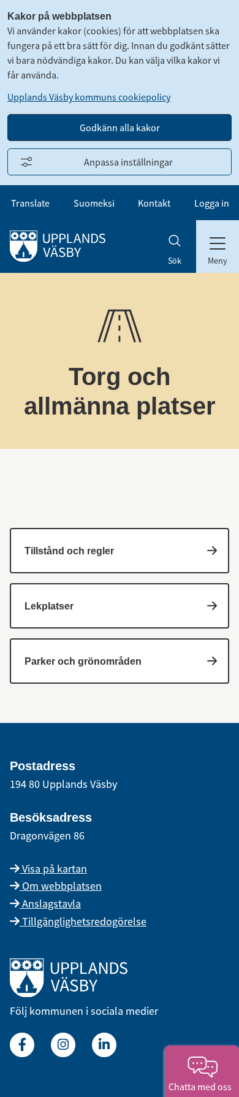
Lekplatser (49, 606)
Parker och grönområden (83, 661)
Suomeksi (94, 203)
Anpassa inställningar (128, 162)
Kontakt (154, 203)
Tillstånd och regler (69, 551)
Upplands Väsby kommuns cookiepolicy (88, 97)
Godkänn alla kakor (120, 127)
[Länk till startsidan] (68, 993)
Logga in (211, 203)
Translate (30, 203)
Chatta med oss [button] (202, 1086)
